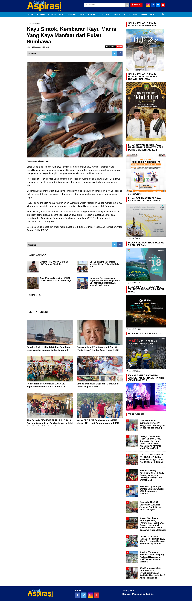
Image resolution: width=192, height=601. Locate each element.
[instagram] (148, 5)
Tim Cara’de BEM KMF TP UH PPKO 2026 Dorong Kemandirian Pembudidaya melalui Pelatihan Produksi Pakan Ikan (50, 423)
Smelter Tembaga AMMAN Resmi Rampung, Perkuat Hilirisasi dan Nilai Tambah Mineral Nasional (152, 557)
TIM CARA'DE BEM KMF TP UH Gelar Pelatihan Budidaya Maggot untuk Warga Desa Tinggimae (151, 458)
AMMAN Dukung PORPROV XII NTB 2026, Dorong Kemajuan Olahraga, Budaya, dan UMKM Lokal (151, 475)
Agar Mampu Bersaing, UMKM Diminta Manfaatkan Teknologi (55, 279)
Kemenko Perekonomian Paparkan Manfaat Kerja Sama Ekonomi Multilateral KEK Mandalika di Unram (105, 281)
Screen (137, 4)
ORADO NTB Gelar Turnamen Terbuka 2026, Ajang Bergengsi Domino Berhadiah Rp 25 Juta (152, 540)
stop (120, 46)
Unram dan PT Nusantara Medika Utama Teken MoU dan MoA (105, 264)
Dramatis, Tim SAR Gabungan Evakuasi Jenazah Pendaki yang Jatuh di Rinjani (150, 506)
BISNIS (82, 14)
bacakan (111, 46)
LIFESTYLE (93, 14)
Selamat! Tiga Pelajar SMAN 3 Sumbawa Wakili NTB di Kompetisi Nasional (151, 490)
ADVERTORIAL (130, 14)
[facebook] (153, 5)
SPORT (105, 14)
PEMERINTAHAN (56, 14)
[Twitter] (114, 53)
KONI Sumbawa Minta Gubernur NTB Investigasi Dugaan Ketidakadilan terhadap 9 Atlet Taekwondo (152, 573)
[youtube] (163, 5)
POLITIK (41, 14)
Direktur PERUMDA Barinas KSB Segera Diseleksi (54, 263)
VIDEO (153, 14)
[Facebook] (120, 53)
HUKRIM (71, 14)
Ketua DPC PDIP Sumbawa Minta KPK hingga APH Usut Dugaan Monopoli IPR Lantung (98, 423)
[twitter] (158, 5)
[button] (162, 13)
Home (29, 23)
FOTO (144, 14)
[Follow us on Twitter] (83, 595)
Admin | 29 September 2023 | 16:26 (38, 47)
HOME (31, 14)
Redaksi (126, 594)
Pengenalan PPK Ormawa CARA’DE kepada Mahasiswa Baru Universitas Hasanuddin (46, 387)
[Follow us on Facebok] (77, 595)
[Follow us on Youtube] (96, 595)
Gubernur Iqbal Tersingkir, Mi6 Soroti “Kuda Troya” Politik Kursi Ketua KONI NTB (98, 350)
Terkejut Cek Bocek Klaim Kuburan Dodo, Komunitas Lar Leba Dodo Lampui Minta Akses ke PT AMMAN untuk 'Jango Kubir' (150, 442)
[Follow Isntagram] (90, 595)
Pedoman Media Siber (143, 594)
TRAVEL (116, 14)
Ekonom (36, 23)
